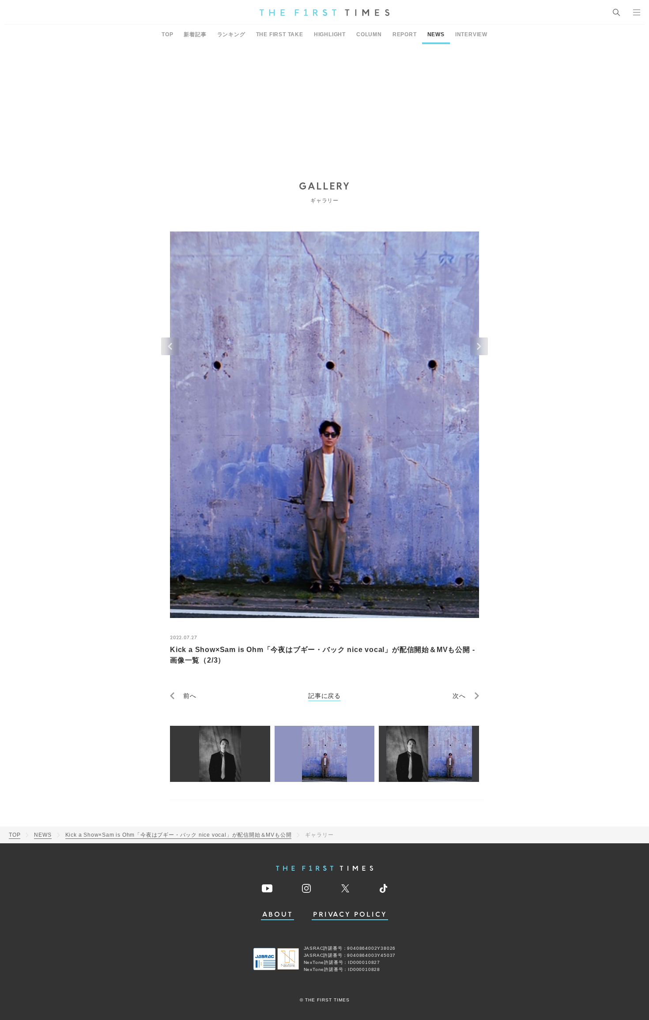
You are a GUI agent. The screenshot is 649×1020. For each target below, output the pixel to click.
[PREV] (170, 346)
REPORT (404, 34)
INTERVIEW (471, 34)
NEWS (436, 34)
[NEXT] (479, 346)
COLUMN (369, 34)
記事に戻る (324, 695)
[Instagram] (306, 888)
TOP (167, 34)
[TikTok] (383, 888)
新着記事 (195, 34)
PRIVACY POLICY (350, 914)
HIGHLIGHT (330, 34)
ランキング (231, 34)
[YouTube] (267, 888)
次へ (459, 695)
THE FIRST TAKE (279, 34)
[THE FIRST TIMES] (324, 12)
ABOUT (277, 914)
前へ (189, 695)
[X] (345, 888)
